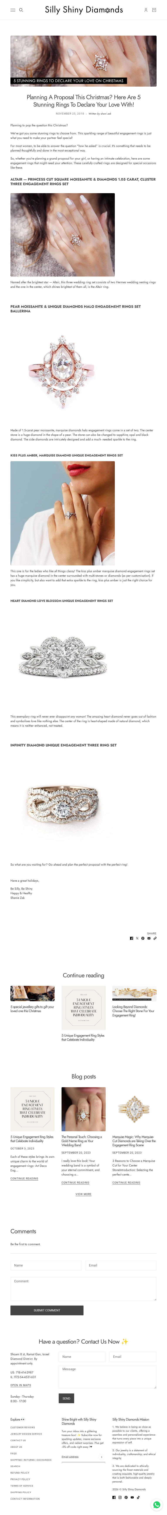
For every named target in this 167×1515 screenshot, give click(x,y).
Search (15, 1466)
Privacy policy (20, 1479)
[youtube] (132, 1497)
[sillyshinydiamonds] (83, 9)
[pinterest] (126, 1497)
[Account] (146, 10)
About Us (16, 1447)
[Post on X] (137, 938)
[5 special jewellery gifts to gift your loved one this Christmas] (32, 993)
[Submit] (101, 1457)
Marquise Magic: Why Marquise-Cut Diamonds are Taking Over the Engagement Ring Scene (133, 1141)
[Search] (21, 10)
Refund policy (19, 1473)
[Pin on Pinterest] (143, 938)
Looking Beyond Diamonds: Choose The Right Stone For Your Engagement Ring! (133, 1011)
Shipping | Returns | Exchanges (31, 1460)
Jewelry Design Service (26, 1434)
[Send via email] (149, 938)
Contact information (25, 1499)
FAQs (13, 1453)
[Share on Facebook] (131, 938)
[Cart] (154, 10)
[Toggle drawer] (12, 10)
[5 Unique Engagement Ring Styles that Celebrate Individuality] (84, 1008)
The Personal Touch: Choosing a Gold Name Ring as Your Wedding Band (82, 1141)
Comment (21, 1281)
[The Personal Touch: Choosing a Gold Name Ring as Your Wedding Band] (84, 1109)
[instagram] (120, 1497)
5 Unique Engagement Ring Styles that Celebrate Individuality (83, 1037)
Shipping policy (20, 1492)
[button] (155, 938)
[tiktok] (138, 1497)
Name (18, 1264)
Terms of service (21, 1486)
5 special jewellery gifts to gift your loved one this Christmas (32, 1008)
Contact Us (18, 1440)
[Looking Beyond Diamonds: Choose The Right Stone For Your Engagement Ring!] (134, 993)
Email (93, 1264)
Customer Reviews (22, 1427)
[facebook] (114, 1497)
